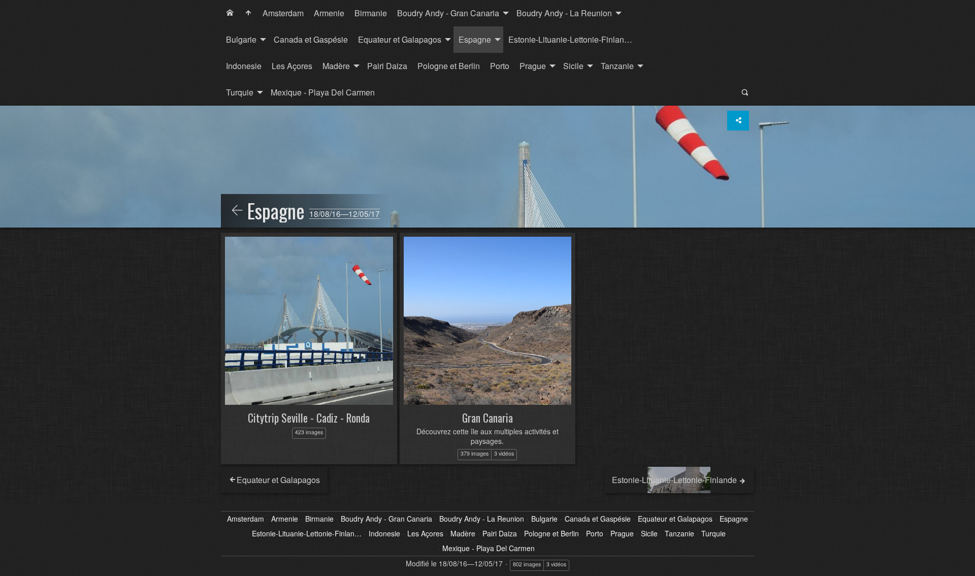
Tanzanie (617, 66)
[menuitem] (230, 13)
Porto (499, 66)
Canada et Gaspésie (311, 39)
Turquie (239, 92)
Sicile (573, 66)
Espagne (475, 39)
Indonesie (244, 66)
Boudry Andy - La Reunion (564, 13)
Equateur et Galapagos (399, 39)
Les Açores (292, 66)
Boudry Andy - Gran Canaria (448, 13)
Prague (532, 66)
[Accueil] (230, 13)
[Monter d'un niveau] (237, 211)
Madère (336, 66)
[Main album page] (248, 13)
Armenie (329, 13)
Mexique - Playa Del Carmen (323, 92)
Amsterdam (283, 13)
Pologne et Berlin (448, 66)
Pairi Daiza (387, 66)
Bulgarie (241, 39)
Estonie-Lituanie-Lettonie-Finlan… (570, 39)
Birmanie (370, 13)
